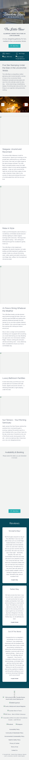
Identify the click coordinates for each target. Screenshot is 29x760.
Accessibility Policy (14, 729)
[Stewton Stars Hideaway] (14, 12)
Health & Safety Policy (14, 740)
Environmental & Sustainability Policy (14, 736)
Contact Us (14, 750)
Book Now (15, 46)
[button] (2, 104)
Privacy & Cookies (14, 743)
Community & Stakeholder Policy (14, 733)
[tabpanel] (14, 112)
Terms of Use (14, 746)
